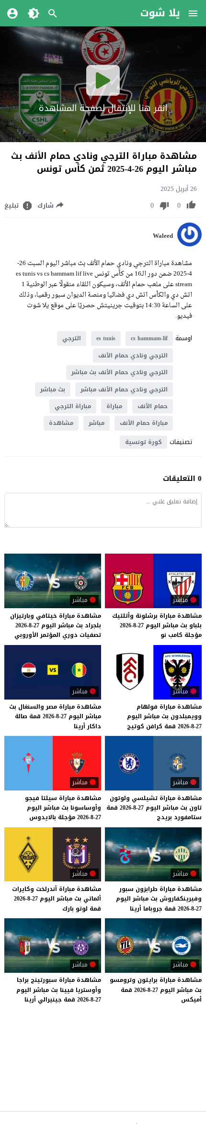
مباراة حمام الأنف (144, 423)
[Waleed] (189, 244)
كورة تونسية (143, 442)
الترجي (71, 338)
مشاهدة (61, 423)
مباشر (96, 423)
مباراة (114, 406)
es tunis (105, 338)
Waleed (163, 236)
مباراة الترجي (73, 406)
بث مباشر (52, 389)
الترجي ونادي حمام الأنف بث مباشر (119, 372)
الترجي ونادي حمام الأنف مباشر (124, 389)
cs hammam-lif (149, 338)
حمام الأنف (152, 406)
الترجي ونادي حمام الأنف (133, 355)
